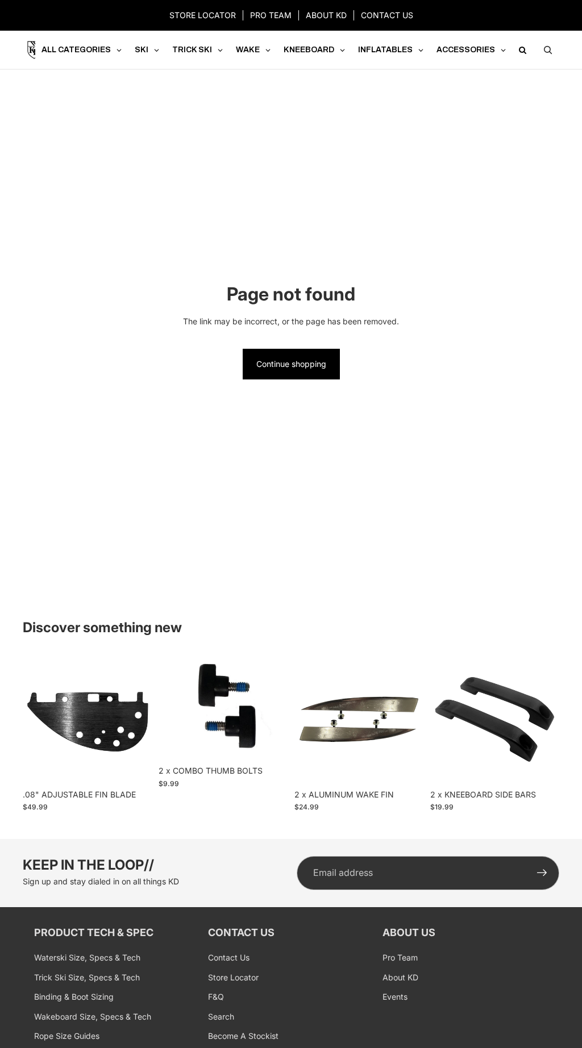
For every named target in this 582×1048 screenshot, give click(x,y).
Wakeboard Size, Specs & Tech (92, 1016)
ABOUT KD (326, 15)
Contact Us (229, 957)
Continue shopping (291, 364)
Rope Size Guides (66, 1036)
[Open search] (547, 49)
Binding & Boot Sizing (74, 996)
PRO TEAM (271, 15)
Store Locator (233, 977)
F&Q (216, 996)
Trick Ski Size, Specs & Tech (87, 977)
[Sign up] (542, 873)
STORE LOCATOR (202, 15)
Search (221, 1016)
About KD (400, 977)
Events (395, 996)
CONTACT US (387, 15)
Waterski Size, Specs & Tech (87, 957)
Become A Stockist (243, 1036)
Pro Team (400, 957)
